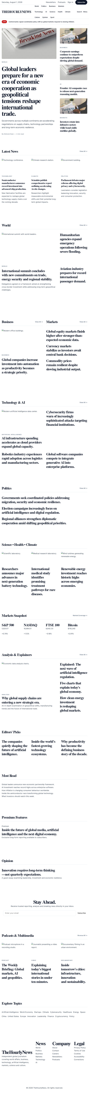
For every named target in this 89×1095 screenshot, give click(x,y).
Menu (85, 12)
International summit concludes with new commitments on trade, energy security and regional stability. (27, 275)
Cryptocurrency (61, 1016)
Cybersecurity (56, 1012)
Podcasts (61, 2)
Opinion (45, 17)
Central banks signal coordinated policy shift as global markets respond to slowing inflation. (41, 22)
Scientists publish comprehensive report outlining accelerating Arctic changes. (41, 184)
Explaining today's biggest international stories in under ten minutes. (41, 973)
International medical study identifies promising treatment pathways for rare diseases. (43, 581)
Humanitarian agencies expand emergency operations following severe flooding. (73, 243)
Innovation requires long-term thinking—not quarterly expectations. (28, 872)
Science (52, 12)
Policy (71, 1016)
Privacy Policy (80, 1048)
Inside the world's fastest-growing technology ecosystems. (43, 747)
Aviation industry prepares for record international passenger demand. (73, 275)
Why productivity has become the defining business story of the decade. (74, 747)
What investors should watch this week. (18, 796)
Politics (43, 6)
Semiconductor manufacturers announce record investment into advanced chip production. (14, 184)
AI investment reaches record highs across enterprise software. (28, 787)
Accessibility (79, 1056)
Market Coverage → (80, 615)
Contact (55, 1051)
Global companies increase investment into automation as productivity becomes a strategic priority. (20, 366)
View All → (83, 151)
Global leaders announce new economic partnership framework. (28, 784)
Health (60, 12)
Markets (61, 6)
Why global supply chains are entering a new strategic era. (21, 700)
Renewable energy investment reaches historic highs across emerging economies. (74, 577)
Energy (76, 1012)
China (4, 1016)
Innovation (31, 1016)
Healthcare (67, 1012)
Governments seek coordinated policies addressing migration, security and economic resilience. (35, 499)
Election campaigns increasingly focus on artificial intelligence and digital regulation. (31, 510)
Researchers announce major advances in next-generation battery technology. (15, 577)
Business (52, 6)
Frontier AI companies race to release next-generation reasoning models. (73, 91)
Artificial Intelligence (10, 1012)
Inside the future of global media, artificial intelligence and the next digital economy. (30, 831)
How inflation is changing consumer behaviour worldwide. (25, 790)
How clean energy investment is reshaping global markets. (72, 704)
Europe (23, 1016)
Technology (39, 12)
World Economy (26, 1012)
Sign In (70, 2)
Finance (51, 1016)
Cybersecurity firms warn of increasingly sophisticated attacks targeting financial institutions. (66, 418)
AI (46, 12)
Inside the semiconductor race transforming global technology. (27, 793)
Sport (52, 17)
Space (82, 1012)
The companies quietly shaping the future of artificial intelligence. (14, 747)
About (54, 1048)
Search (79, 12)
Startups (37, 1012)
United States (13, 1016)
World (37, 6)
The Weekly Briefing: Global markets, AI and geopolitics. (13, 971)
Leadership (41, 1016)
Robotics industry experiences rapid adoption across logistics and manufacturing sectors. (22, 458)
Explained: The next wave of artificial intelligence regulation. (73, 670)
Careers (55, 1054)
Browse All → (82, 935)
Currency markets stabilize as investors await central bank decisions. (63, 350)
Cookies (77, 1054)
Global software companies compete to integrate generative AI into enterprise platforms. (64, 460)
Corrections (79, 1059)
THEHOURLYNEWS (16, 11)
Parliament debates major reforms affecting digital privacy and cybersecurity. (73, 183)
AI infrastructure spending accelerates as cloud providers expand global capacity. (22, 442)
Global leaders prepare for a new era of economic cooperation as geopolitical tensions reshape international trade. (22, 91)
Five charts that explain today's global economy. (71, 687)
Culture (37, 17)
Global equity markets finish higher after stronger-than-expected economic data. (65, 335)
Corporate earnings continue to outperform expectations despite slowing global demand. (71, 56)
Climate (67, 12)
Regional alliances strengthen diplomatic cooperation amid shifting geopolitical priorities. (34, 520)
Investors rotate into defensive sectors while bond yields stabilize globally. (70, 126)
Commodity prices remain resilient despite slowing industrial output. (63, 365)
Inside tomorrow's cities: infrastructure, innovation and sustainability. (73, 973)
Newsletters (51, 2)
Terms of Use (79, 1051)
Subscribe (81, 2)
